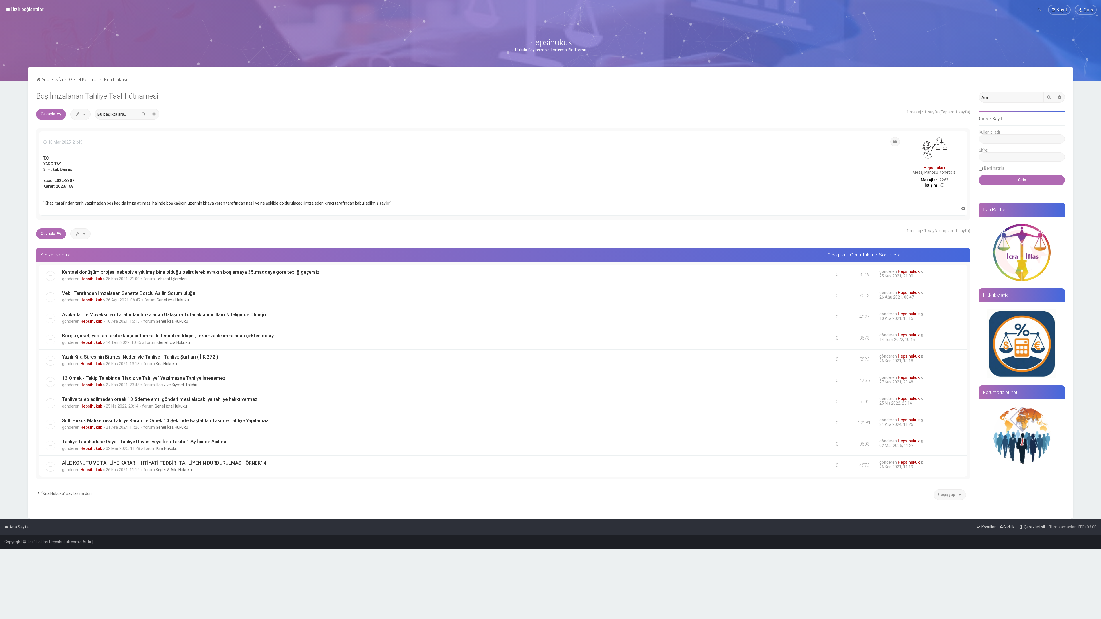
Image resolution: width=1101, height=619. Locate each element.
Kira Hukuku (166, 363)
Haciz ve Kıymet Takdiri (176, 385)
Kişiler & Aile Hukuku (174, 469)
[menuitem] (1086, 10)
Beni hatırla (994, 168)
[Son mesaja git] (922, 271)
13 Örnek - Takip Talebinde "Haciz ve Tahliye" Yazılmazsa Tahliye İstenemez (143, 378)
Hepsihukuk (934, 167)
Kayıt (997, 118)
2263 (943, 180)
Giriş (983, 118)
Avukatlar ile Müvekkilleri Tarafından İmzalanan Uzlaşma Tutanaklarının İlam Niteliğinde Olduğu (164, 314)
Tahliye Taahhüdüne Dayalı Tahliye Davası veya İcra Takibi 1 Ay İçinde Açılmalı (145, 441)
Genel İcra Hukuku (173, 300)
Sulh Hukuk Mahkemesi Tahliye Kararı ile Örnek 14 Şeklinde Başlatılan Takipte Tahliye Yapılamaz (165, 420)
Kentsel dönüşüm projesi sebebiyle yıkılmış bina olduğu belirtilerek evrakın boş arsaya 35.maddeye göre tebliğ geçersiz (190, 272)
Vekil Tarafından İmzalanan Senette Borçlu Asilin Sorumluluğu (128, 293)
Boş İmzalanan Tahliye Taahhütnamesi (97, 96)
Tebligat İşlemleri (171, 279)
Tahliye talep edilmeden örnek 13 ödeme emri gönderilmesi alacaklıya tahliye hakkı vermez (159, 399)
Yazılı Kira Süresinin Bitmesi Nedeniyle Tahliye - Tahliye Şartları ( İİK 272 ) (140, 357)
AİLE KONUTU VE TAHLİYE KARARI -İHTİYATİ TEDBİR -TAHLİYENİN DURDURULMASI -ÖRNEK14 (164, 463)
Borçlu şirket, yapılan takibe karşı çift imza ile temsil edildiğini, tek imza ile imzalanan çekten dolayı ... (170, 335)
